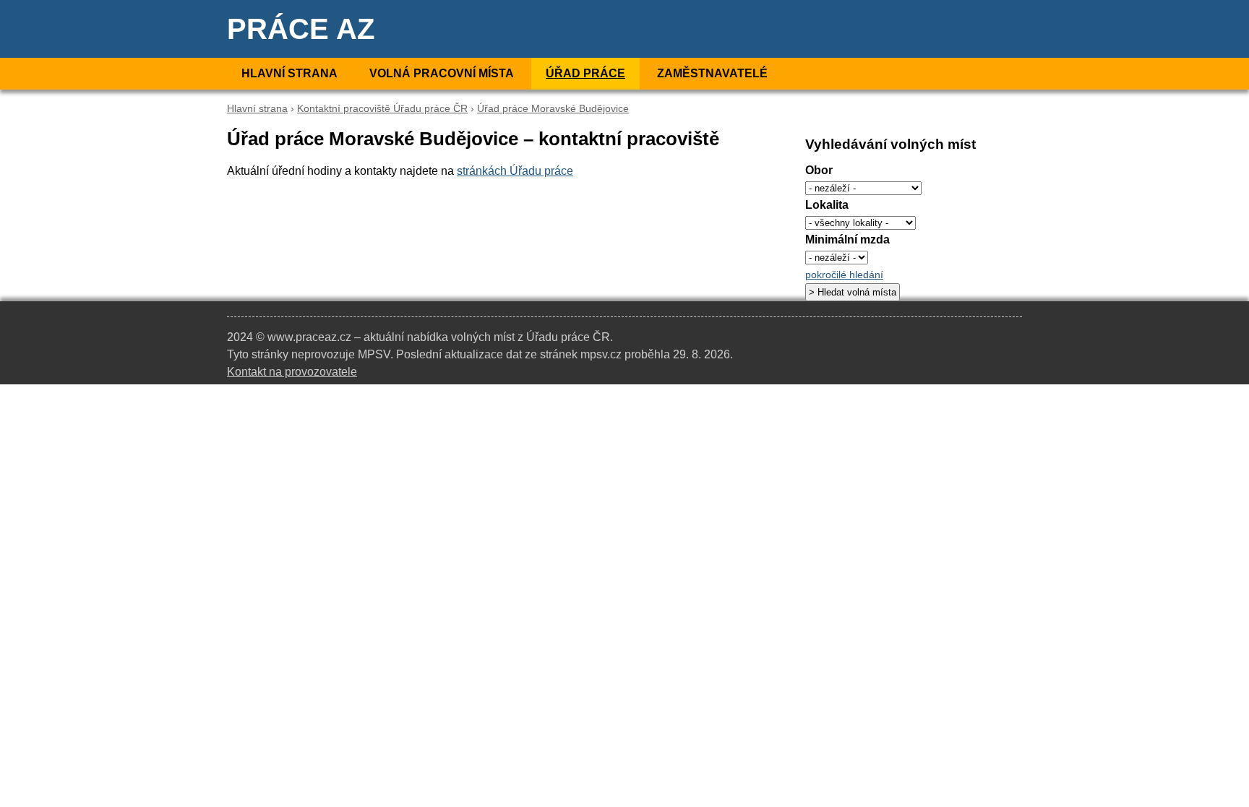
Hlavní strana (289, 73)
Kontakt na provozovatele (292, 372)
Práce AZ (300, 29)
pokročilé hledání (844, 274)
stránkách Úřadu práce (515, 171)
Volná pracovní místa (441, 73)
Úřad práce (585, 73)
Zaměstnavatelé (712, 73)
